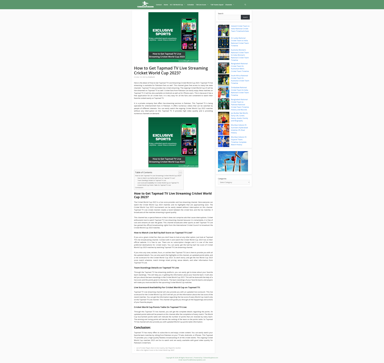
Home (166, 5)
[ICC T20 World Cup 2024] (145, 4)
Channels (228, 5)
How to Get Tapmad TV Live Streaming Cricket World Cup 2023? (158, 176)
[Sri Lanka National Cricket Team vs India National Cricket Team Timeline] (223, 43)
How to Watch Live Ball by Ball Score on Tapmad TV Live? (156, 178)
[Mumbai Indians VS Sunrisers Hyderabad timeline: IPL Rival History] (223, 130)
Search (220, 13)
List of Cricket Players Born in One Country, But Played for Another (158, 348)
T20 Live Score (201, 5)
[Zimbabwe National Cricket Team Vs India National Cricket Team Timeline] (223, 92)
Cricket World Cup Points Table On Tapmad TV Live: (154, 185)
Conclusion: (139, 187)
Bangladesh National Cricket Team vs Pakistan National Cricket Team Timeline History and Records (240, 104)
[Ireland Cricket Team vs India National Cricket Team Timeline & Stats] (223, 31)
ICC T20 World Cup (176, 5)
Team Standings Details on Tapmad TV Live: (152, 180)
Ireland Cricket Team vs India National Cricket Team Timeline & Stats (240, 28)
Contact (159, 5)
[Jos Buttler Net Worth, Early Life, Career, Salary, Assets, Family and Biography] (223, 118)
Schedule (190, 5)
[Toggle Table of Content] (179, 172)
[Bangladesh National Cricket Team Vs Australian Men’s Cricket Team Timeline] (223, 68)
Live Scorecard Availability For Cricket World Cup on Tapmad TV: (158, 183)
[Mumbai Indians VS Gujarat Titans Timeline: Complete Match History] (223, 142)
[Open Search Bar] (245, 4)
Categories (222, 178)
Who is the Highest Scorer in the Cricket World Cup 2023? (155, 350)
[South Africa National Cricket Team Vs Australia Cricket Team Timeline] (223, 80)
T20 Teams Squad (216, 5)
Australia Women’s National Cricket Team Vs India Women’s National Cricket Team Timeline (240, 55)
